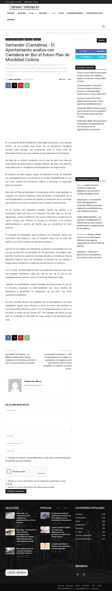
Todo (58, 508)
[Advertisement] (92, 155)
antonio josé (82, 199)
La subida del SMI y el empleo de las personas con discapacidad (60, 546)
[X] (14, 85)
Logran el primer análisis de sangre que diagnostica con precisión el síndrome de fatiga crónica (60, 532)
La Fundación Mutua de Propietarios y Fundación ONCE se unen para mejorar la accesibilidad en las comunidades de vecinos (89, 205)
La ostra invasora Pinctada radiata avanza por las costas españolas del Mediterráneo (90, 101)
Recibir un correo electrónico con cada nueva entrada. (31, 487)
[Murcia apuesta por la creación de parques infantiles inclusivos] (10, 551)
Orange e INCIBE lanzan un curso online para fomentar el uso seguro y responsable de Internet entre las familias (90, 240)
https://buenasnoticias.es (33, 385)
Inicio (7, 33)
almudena (81, 252)
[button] (103, 26)
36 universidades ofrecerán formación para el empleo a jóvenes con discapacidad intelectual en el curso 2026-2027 (91, 89)
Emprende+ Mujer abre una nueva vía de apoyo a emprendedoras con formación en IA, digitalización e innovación (91, 125)
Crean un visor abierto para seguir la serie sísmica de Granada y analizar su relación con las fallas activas (91, 77)
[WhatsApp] (27, 85)
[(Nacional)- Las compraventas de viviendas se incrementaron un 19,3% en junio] (10, 515)
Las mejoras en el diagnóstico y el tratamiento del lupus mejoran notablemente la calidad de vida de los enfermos (90, 223)
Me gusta (101, 51)
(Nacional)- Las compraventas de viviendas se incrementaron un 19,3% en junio (26, 517)
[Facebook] (8, 85)
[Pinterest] (20, 85)
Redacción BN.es (15, 79)
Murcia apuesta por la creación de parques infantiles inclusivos (25, 551)
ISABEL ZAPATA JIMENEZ (86, 217)
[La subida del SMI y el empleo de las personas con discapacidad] (45, 546)
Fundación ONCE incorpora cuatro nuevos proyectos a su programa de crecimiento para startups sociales (91, 112)
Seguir (102, 57)
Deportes (37, 39)
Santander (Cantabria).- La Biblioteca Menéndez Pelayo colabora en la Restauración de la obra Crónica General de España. (20, 358)
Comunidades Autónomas (22, 33)
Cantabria (38, 33)
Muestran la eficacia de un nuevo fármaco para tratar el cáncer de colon (89, 255)
